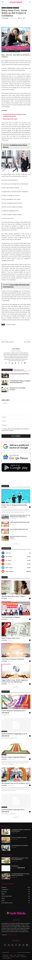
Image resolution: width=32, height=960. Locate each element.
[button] (2, 2)
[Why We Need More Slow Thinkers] (16, 587)
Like (30, 552)
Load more (15, 543)
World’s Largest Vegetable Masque (13, 757)
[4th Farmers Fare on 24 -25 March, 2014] (16, 774)
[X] (22, 363)
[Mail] (16, 363)
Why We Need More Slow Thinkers (13, 596)
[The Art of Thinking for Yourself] (5, 840)
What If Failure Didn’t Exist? (10, 638)
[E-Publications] (5, 868)
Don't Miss (4, 593)
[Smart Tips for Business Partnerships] (16, 496)
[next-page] (5, 395)
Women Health (16, 7)
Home (2, 5)
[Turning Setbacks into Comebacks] (5, 848)
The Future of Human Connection (12, 659)
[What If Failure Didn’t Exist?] (16, 629)
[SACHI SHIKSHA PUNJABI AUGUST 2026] (5, 524)
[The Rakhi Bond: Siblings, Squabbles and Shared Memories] (5, 382)
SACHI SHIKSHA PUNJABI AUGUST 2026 (19, 522)
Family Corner (4, 384)
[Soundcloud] (19, 945)
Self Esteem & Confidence (11, 324)
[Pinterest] (19, 363)
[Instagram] (10, 363)
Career (3, 502)
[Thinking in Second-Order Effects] (5, 375)
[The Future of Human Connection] (16, 650)
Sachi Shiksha (5, 18)
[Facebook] (6, 363)
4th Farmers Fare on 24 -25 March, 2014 (15, 783)
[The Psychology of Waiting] (16, 608)
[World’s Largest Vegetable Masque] (16, 748)
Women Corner (9, 7)
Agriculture (4, 754)
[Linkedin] (13, 363)
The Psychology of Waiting (10, 617)
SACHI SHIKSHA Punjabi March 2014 (14, 734)
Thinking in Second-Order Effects (19, 374)
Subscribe (28, 571)
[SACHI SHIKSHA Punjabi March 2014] (16, 725)
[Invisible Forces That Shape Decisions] (5, 389)
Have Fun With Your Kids (7, 342)
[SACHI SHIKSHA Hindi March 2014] (16, 702)
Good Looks (4, 391)
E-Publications (14, 866)
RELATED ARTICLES (7, 370)
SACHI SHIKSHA (13, 952)
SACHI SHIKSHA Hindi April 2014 (12, 810)
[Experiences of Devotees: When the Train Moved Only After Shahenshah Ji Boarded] (5, 517)
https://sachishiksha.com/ (16, 350)
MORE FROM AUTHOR (18, 370)
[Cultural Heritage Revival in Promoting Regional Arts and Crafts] (5, 876)
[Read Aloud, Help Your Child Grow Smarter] (5, 538)
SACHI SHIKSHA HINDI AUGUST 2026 (19, 529)
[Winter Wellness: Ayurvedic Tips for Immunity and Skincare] (5, 860)
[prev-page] (2, 395)
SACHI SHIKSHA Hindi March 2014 (13, 711)
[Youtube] (25, 363)
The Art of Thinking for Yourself (19, 837)
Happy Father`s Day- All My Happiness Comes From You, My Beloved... (14, 681)
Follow (29, 556)
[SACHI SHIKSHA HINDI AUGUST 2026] (5, 531)
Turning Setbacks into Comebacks (19, 845)
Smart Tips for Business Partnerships (14, 505)
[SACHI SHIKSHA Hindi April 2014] (16, 801)
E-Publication (4, 708)
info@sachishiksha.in (12, 934)
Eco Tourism (27, 342)
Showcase (7, 5)
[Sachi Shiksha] (16, 913)
